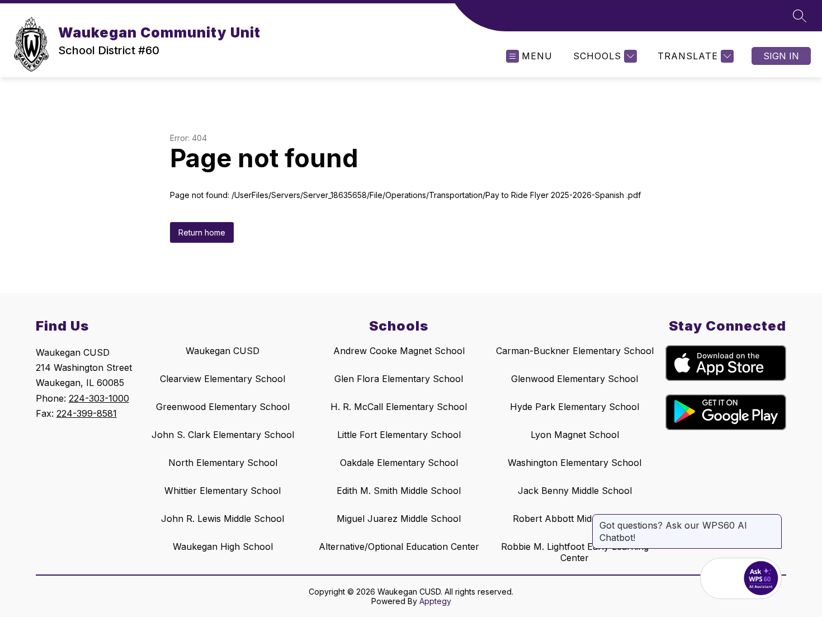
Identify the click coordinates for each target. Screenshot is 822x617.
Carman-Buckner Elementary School (575, 350)
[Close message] (772, 519)
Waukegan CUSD (222, 350)
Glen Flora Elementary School (398, 378)
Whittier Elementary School (222, 490)
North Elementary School (222, 462)
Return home (201, 232)
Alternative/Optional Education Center (399, 546)
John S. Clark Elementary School (223, 434)
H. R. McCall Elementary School (398, 406)
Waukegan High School (223, 546)
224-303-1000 (99, 398)
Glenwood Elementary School (574, 378)
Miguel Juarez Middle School (399, 518)
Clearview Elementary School (222, 378)
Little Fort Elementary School (399, 434)
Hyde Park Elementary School (574, 406)
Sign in (781, 56)
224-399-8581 (86, 413)
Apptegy (435, 601)
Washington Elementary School (574, 462)
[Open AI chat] (761, 578)
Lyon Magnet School (575, 434)
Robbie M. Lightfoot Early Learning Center (575, 552)
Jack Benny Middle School (575, 490)
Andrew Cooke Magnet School (399, 350)
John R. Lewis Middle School (222, 518)
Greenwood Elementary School (223, 406)
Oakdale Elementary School (399, 462)
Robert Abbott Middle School (575, 518)
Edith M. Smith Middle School (399, 490)
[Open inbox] (721, 578)
